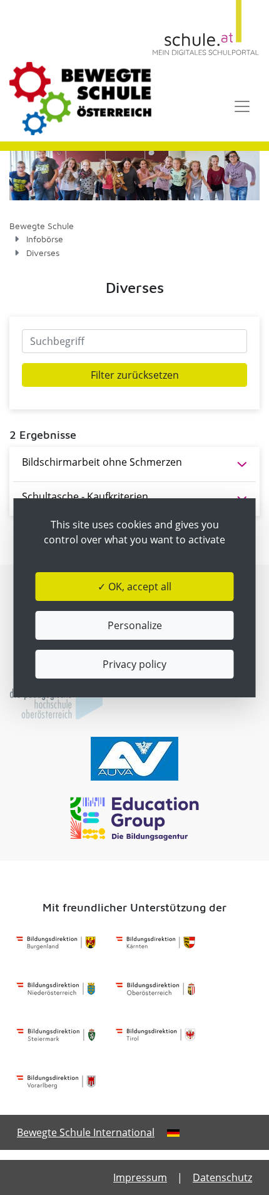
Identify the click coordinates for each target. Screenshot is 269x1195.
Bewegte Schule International (86, 1132)
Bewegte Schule (41, 225)
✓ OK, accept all (134, 586)
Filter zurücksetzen (135, 375)
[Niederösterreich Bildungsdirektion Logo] (56, 989)
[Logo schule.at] (206, 28)
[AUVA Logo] (134, 759)
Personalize (135, 625)
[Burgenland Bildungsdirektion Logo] (56, 943)
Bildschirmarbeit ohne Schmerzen (102, 462)
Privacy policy (134, 664)
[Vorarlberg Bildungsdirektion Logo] (56, 1082)
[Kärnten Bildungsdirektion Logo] (155, 943)
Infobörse (44, 238)
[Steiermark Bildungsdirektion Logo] (56, 1035)
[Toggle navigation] (242, 106)
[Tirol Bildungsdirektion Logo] (155, 1035)
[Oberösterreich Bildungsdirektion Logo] (155, 989)
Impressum (140, 1177)
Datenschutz (222, 1177)
